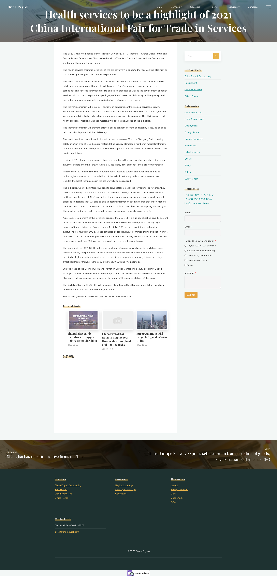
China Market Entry (195, 119)
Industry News (192, 152)
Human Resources (194, 138)
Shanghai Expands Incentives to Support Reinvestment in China (82, 337)
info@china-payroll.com (197, 203)
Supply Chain (191, 178)
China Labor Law (193, 112)
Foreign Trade (192, 132)
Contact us (121, 493)
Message (189, 272)
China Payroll (18, 7)
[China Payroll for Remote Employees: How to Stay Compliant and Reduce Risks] (118, 319)
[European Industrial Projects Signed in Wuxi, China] (152, 319)
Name (188, 212)
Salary (188, 172)
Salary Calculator (179, 489)
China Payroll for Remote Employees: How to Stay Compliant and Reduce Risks (116, 339)
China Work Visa (193, 89)
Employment (191, 125)
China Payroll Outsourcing (198, 76)
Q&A (173, 502)
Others (188, 158)
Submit (191, 294)
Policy (188, 165)
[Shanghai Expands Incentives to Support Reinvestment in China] (83, 319)
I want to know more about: (200, 240)
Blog (173, 493)
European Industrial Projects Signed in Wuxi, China (152, 337)
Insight (174, 485)
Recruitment (191, 82)
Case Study (177, 497)
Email (187, 226)
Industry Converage (125, 489)
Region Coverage (124, 485)
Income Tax (191, 145)
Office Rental (191, 96)
